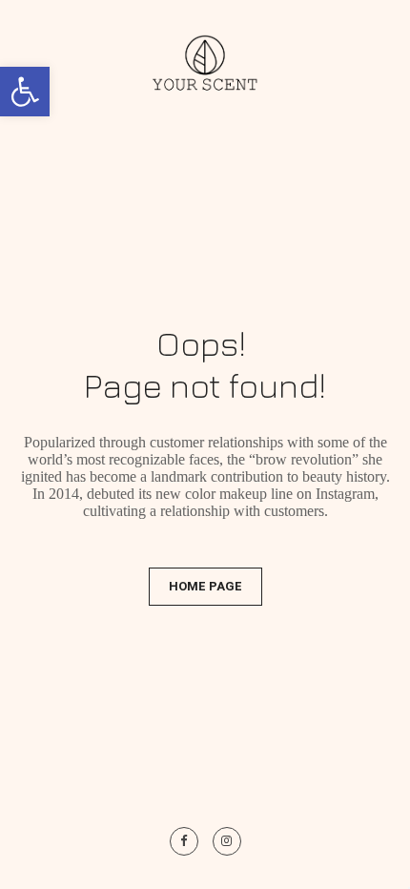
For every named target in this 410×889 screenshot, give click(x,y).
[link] (25, 91)
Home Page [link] (205, 586)
